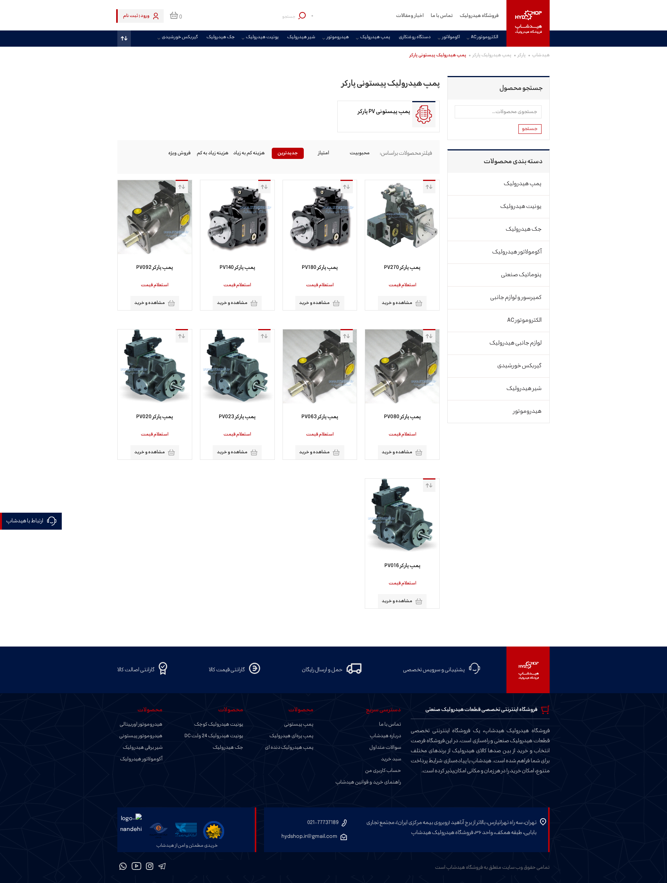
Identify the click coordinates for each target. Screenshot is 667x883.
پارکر (522, 55)
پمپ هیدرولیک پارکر (491, 55)
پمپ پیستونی (298, 724)
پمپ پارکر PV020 (154, 417)
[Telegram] (162, 867)
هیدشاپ (541, 55)
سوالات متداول (385, 747)
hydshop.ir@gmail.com (309, 836)
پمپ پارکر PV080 (402, 417)
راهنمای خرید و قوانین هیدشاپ (368, 782)
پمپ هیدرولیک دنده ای (289, 747)
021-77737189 (323, 822)
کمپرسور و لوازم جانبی (516, 297)
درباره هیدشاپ (385, 736)
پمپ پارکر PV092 (154, 267)
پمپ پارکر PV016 (402, 566)
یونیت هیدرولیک (262, 37)
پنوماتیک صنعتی (521, 275)
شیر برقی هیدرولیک (143, 747)
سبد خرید (391, 759)
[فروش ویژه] (179, 153)
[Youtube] (136, 867)
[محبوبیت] (360, 153)
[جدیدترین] (288, 153)
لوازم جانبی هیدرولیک (515, 343)
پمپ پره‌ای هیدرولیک (291, 736)
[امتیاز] (324, 153)
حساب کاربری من (383, 771)
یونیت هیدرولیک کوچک (218, 724)
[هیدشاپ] (528, 23)
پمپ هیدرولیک (375, 37)
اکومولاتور (451, 37)
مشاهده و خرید (397, 303)
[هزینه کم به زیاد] (251, 153)
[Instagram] (150, 867)
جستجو (530, 129)
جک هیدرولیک (221, 37)
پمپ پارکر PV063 (319, 417)
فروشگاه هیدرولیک (479, 16)
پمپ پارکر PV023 (237, 417)
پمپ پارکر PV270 (402, 267)
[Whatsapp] (123, 867)
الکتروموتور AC (484, 37)
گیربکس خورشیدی (180, 37)
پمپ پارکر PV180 (320, 267)
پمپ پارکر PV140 (237, 267)
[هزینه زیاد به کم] (216, 153)
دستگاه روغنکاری (415, 37)
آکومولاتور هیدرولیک (517, 252)
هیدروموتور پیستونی (141, 736)
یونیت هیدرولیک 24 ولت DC (214, 736)
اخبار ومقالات (410, 16)
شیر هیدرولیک (301, 37)
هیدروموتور (338, 37)
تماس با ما (442, 16)
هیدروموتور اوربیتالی (141, 724)
